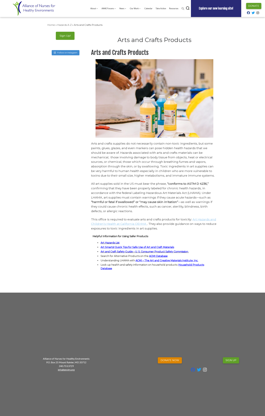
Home (51, 24)
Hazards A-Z (64, 24)
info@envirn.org (66, 369)
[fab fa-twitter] (253, 13)
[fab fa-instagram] (257, 13)
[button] (183, 8)
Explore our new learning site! (216, 8)
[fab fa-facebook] (248, 13)
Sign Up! (65, 35)
